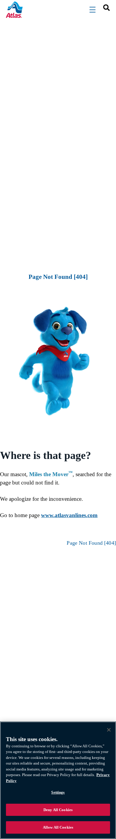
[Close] (108, 729)
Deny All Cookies (58, 810)
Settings (58, 792)
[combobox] (104, 7)
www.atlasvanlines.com (69, 515)
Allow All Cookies (58, 827)
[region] (58, 780)
